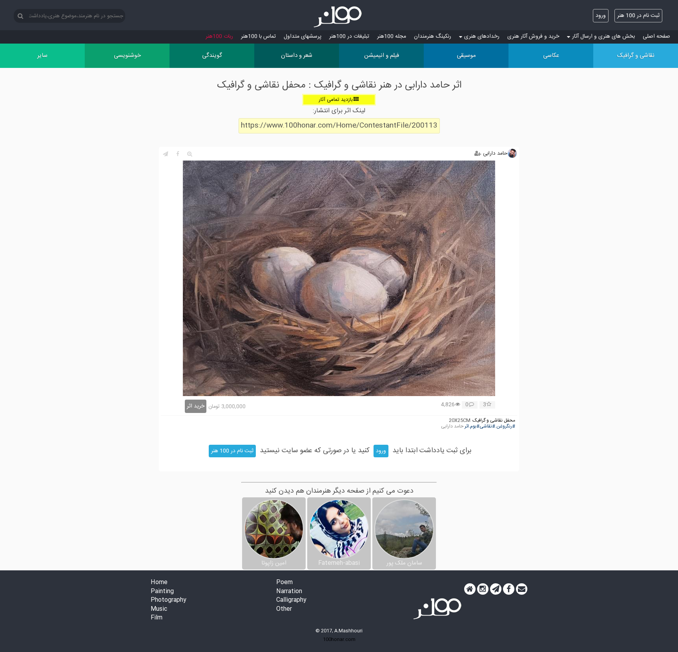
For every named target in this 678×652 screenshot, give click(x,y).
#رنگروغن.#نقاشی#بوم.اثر (490, 426)
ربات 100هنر (219, 36)
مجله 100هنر (391, 36)
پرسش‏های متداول (302, 36)
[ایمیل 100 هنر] (521, 589)
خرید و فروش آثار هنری (533, 36)
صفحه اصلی (656, 36)
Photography (168, 600)
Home (159, 582)
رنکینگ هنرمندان (432, 36)
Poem (284, 582)
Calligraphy (291, 600)
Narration (289, 591)
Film (156, 618)
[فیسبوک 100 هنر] (508, 589)
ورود (601, 15)
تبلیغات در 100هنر (349, 36)
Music (159, 609)
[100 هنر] (339, 17)
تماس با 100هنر (258, 36)
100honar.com (339, 639)
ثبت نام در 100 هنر (638, 15)
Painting (162, 591)
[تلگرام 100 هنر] (495, 589)
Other (284, 609)
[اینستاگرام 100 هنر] (482, 589)
